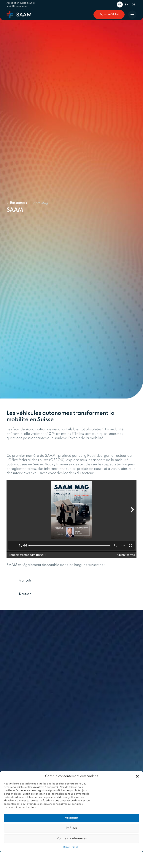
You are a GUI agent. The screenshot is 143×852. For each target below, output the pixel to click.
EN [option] (126, 5)
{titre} (66, 847)
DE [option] (133, 5)
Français (25, 580)
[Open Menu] (132, 14)
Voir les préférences (71, 838)
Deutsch (25, 594)
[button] (137, 776)
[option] (127, 4)
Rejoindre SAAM (109, 14)
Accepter (71, 817)
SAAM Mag (39, 203)
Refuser (71, 828)
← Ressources (17, 202)
